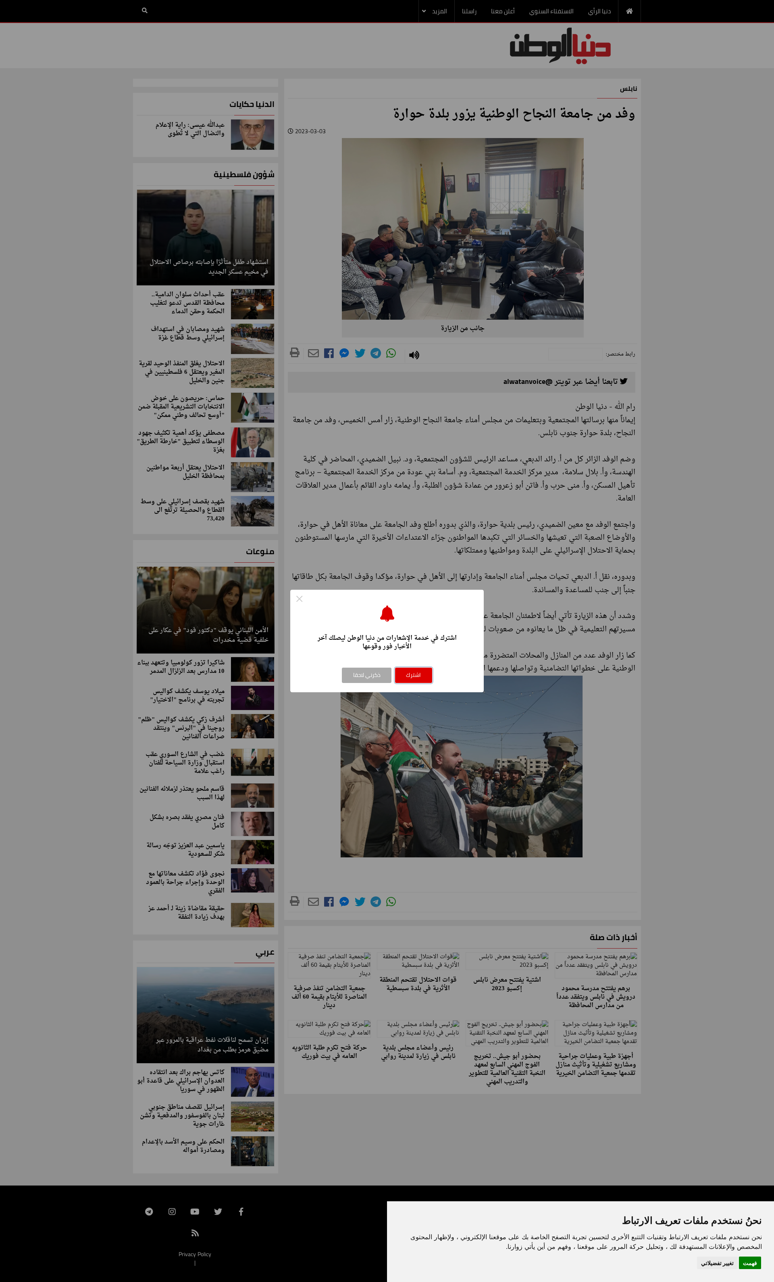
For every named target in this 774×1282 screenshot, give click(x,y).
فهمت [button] (750, 1262)
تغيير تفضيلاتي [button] (717, 1262)
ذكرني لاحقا (367, 675)
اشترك (413, 675)
